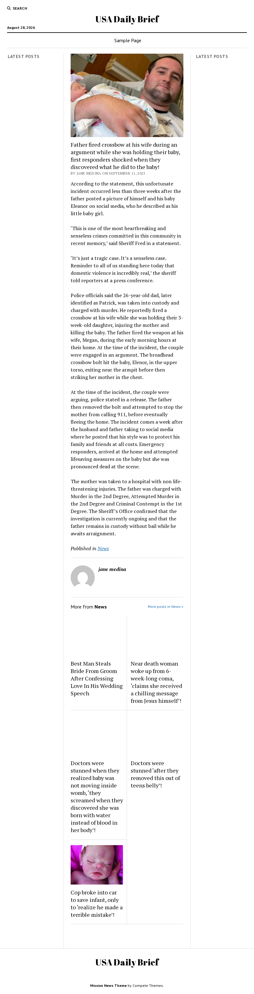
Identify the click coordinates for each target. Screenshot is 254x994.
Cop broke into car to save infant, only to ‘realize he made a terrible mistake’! (97, 903)
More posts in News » (165, 606)
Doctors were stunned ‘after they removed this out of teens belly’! (155, 774)
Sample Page (127, 40)
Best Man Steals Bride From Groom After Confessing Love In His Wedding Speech (97, 678)
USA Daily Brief (127, 19)
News (103, 548)
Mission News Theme (108, 985)
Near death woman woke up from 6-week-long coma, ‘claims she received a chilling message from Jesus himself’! (156, 682)
